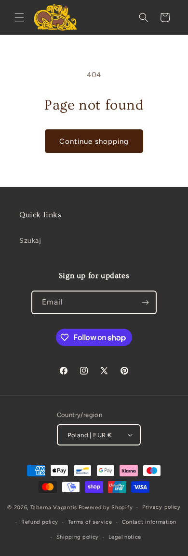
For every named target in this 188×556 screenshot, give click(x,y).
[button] (19, 17)
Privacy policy (161, 507)
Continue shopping (94, 141)
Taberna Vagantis (53, 507)
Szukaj (30, 240)
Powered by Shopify (106, 507)
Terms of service (90, 522)
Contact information (149, 522)
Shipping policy (77, 537)
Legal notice (124, 537)
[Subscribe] (145, 302)
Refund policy (39, 522)
